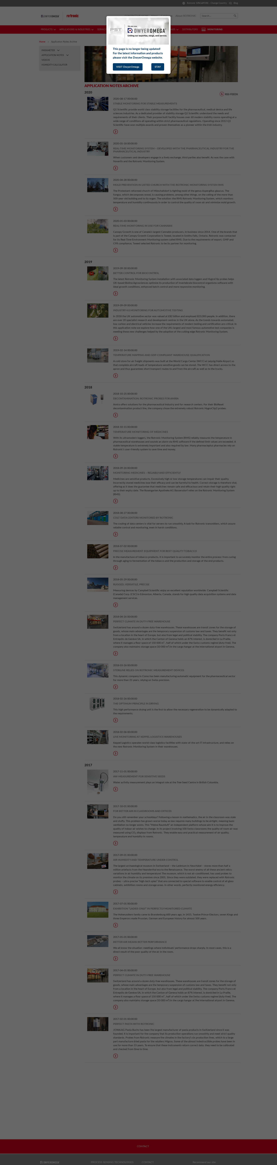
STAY (158, 67)
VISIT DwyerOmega (127, 67)
